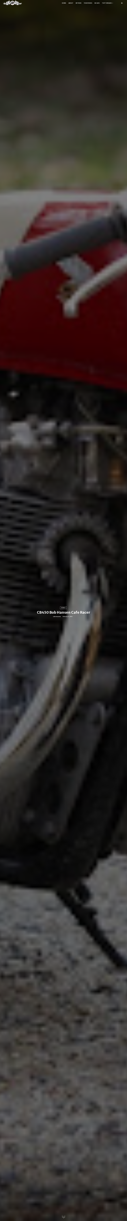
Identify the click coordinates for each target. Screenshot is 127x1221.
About (70, 3)
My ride (78, 3)
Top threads (107, 3)
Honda (63, 608)
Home (64, 3)
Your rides (88, 3)
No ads (97, 3)
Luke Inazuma (57, 616)
